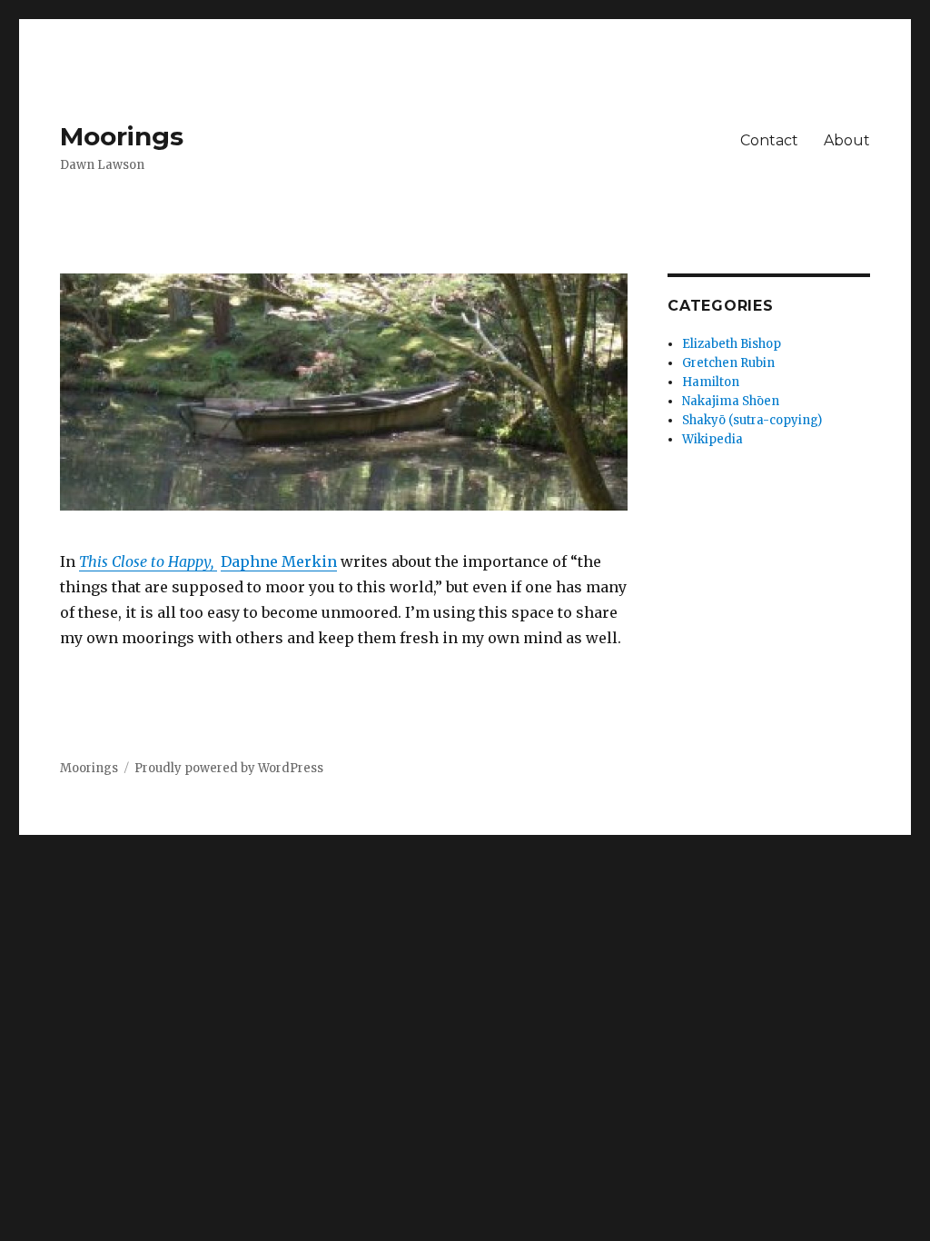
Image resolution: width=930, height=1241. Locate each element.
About (847, 140)
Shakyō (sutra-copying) (752, 420)
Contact (769, 140)
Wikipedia (712, 439)
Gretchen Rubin (728, 363)
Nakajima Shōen (730, 401)
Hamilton (710, 382)
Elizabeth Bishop (731, 344)
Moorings (121, 136)
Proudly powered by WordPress (228, 768)
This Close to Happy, (148, 561)
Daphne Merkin (279, 561)
